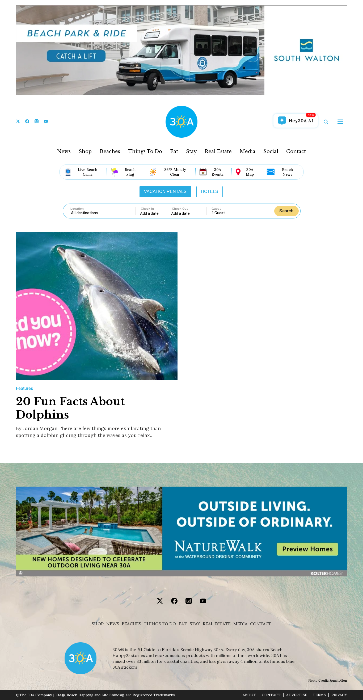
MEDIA (240, 623)
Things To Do (145, 151)
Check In (147, 208)
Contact (296, 151)
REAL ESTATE (217, 623)
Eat (174, 151)
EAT (183, 623)
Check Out (180, 208)
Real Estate (218, 151)
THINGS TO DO (160, 623)
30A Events (217, 172)
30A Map (250, 172)
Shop (85, 151)
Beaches (110, 151)
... (155, 213)
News (64, 151)
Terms (319, 695)
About (249, 695)
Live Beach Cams (87, 172)
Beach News (287, 172)
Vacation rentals (165, 191)
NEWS (112, 623)
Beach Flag (130, 172)
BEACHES (131, 623)
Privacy (339, 695)
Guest (216, 208)
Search (286, 210)
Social (270, 151)
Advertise (296, 695)
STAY (194, 623)
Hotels (209, 191)
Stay (191, 151)
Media (247, 151)
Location (77, 208)
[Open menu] (340, 121)
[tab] (165, 191)
